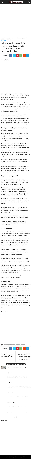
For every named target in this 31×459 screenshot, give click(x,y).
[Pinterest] (17, 55)
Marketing (18, 344)
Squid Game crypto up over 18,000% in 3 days (7, 355)
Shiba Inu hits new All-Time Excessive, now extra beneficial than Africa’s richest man (24, 357)
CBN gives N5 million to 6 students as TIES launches (16, 377)
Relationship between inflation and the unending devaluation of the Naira (18, 372)
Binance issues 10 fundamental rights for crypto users (17, 406)
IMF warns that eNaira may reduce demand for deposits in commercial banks (18, 412)
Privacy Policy (22, 456)
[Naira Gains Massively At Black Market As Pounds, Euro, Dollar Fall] (3, 367)
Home (2, 38)
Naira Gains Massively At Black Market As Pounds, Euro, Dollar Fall (17, 368)
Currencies (6, 38)
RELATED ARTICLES (10, 364)
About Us (17, 456)
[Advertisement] (15, 20)
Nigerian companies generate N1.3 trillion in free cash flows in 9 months (18, 392)
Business (5, 344)
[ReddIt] (24, 55)
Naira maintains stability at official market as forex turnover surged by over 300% (18, 402)
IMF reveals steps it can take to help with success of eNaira (18, 396)
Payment (22, 344)
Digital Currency (12, 344)
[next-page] (16, 417)
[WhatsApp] (20, 55)
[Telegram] (27, 55)
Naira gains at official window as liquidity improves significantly (16, 382)
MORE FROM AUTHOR (20, 364)
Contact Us (12, 456)
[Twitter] (14, 55)
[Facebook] (10, 55)
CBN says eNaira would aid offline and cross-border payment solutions (18, 387)
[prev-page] (14, 417)
